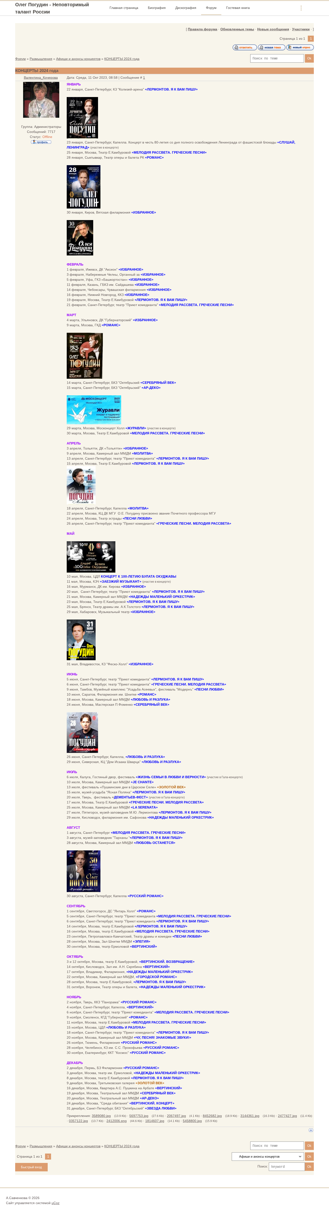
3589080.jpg (101, 1116)
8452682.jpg (212, 1116)
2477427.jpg (287, 1116)
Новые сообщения (273, 29)
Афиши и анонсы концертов (78, 59)
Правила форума (202, 29)
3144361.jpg (249, 1116)
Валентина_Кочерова (41, 77)
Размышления (41, 59)
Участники (301, 29)
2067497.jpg (176, 1116)
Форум (20, 59)
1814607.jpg (154, 1121)
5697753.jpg (138, 1116)
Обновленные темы (237, 29)
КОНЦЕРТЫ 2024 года (121, 59)
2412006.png (116, 1121)
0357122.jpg (78, 1121)
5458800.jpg (192, 1121)
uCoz (55, 1203)
